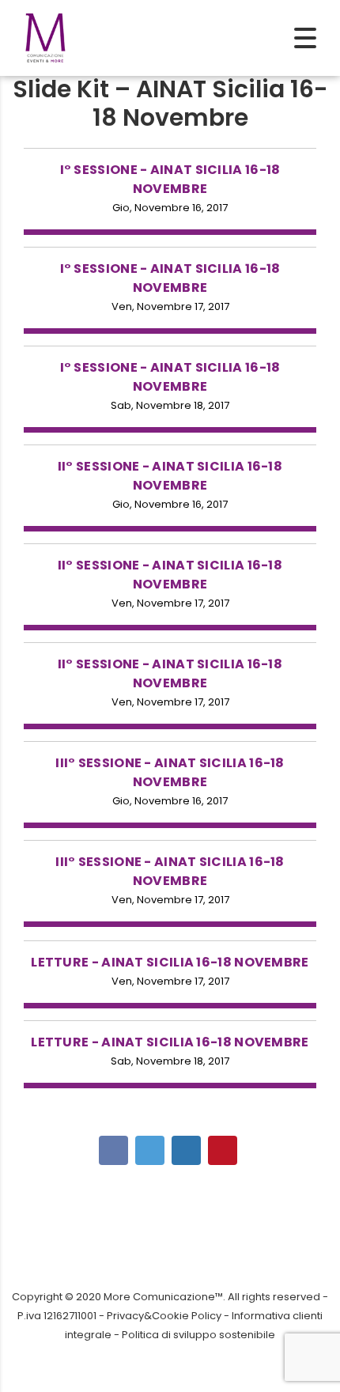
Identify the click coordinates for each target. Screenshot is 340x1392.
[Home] (45, 37)
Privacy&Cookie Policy (164, 1315)
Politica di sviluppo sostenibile (198, 1334)
